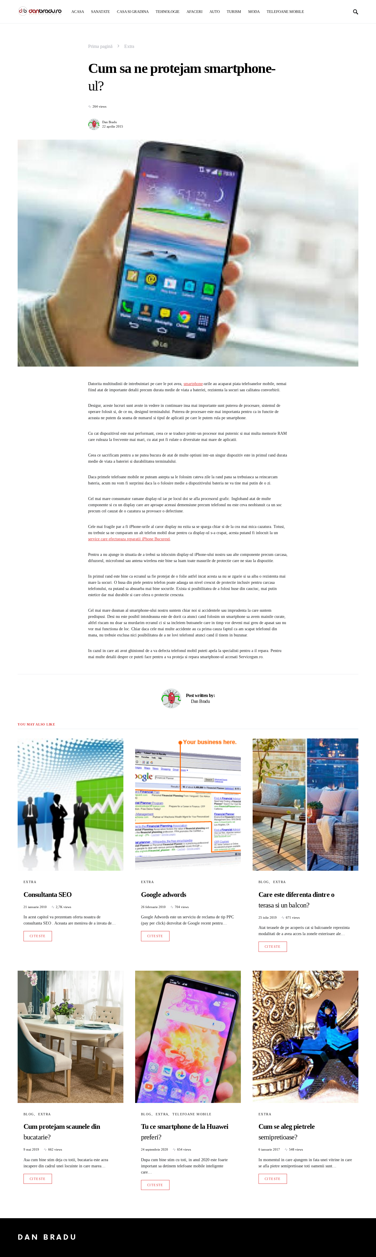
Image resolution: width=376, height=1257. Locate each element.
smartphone (193, 384)
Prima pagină (100, 46)
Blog (263, 882)
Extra (129, 46)
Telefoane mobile (192, 1114)
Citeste (38, 936)
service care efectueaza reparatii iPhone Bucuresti (129, 539)
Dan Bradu (109, 122)
